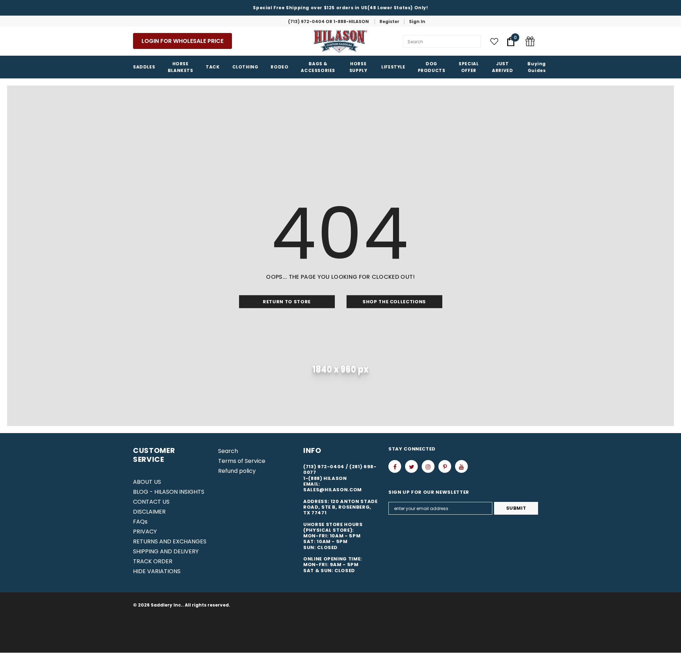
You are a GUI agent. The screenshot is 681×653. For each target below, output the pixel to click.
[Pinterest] (444, 466)
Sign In (417, 21)
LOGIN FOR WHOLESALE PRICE (182, 41)
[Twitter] (411, 466)
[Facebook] (394, 466)
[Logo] (340, 41)
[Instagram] (428, 466)
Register (389, 21)
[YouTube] (461, 466)
